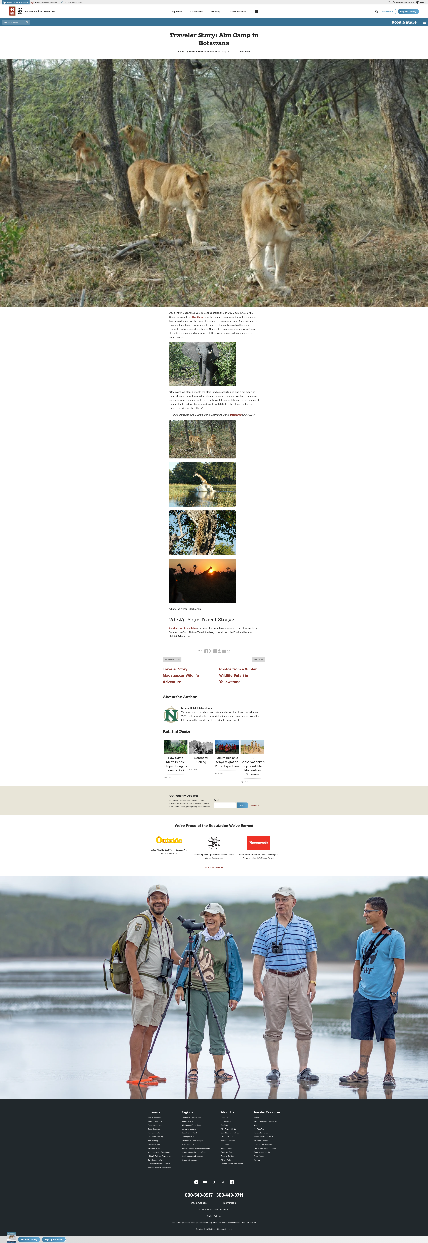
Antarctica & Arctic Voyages (192, 1140)
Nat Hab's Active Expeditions (159, 1152)
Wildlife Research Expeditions (159, 1167)
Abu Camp (197, 317)
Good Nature (404, 23)
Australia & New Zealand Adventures (196, 1148)
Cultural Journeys (154, 1129)
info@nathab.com (214, 1216)
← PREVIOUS (172, 659)
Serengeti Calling (201, 760)
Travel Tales (244, 51)
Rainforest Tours (154, 1148)
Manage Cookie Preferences (232, 1163)
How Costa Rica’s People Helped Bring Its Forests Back (175, 764)
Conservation (226, 1121)
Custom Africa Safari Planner (159, 1163)
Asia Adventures (188, 1144)
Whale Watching (154, 1144)
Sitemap (257, 1160)
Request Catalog (408, 11)
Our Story (224, 1125)
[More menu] (257, 11)
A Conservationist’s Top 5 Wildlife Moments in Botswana (252, 766)
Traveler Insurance (261, 1133)
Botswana (236, 415)
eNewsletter (388, 11)
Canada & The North (189, 1133)
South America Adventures (192, 1156)
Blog (255, 1125)
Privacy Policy (254, 805)
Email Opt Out (226, 1152)
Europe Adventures (189, 1160)
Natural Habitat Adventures (204, 51)
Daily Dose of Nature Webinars (265, 1121)
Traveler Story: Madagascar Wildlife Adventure (181, 675)
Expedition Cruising (155, 1136)
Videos (256, 1117)
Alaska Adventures (189, 1129)
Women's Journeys (155, 1125)
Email (216, 800)
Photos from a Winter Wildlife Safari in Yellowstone (238, 675)
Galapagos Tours (188, 1136)
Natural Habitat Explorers (263, 1136)
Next (242, 805)
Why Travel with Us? (228, 1129)
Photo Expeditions (155, 1121)
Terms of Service (227, 1156)
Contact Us (225, 1144)
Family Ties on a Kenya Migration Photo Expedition (227, 762)
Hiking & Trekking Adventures (159, 1156)
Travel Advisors (259, 1156)
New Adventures (154, 1117)
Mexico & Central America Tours (194, 1152)
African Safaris (187, 1121)
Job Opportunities (228, 1140)
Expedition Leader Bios (230, 1133)
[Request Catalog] (29, 1239)
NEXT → (258, 659)
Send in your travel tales (183, 628)
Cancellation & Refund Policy (265, 1148)
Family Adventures (155, 1133)
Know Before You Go (262, 1152)
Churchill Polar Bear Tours (192, 1117)
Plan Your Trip (259, 1129)
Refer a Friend (226, 1148)
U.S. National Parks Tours (191, 1125)
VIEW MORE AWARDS (214, 867)
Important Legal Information (264, 1144)
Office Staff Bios (227, 1136)
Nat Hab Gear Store (261, 1140)
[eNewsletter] (54, 1239)
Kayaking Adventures (156, 1160)
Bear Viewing (153, 1140)
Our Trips (224, 1117)
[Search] (376, 11)
